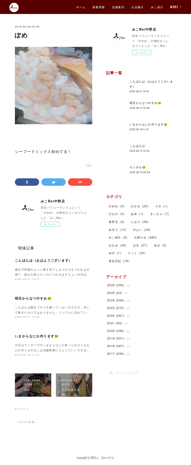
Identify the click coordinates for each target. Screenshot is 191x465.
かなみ (117, 245)
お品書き (137, 7)
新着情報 (98, 7)
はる (140, 245)
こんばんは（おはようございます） (43, 260)
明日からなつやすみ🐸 (33, 298)
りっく (137, 253)
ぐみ (161, 206)
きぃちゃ (159, 214)
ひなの (116, 214)
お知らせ (145, 237)
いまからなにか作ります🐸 (37, 336)
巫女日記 (119, 261)
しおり (140, 222)
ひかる (140, 206)
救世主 (116, 222)
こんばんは (137, 146)
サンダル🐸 (138, 167)
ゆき (160, 245)
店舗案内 (118, 7)
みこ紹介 (157, 7)
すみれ (116, 206)
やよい (142, 229)
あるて (117, 229)
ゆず (115, 253)
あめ (137, 214)
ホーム (80, 7)
